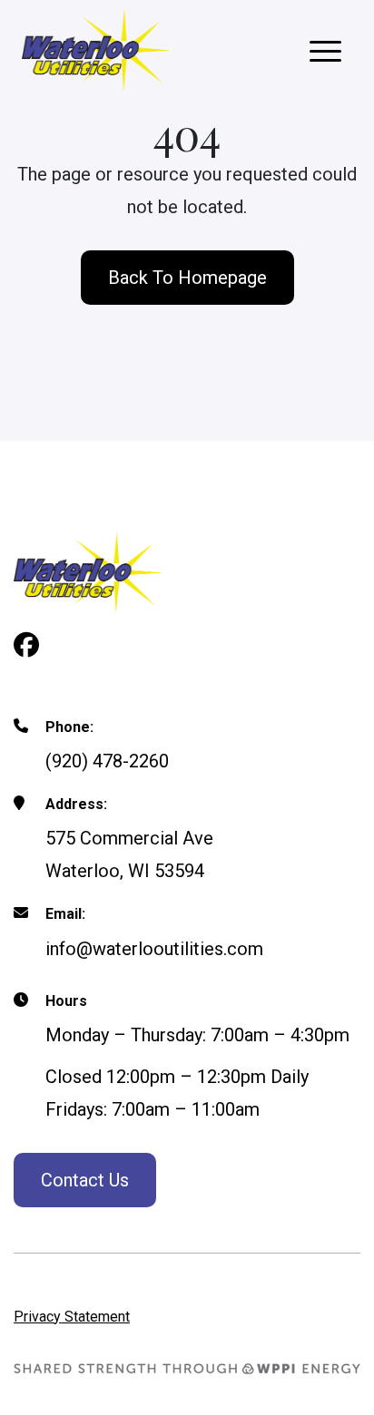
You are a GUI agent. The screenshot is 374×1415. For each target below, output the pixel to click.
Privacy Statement (72, 1316)
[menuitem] (72, 1315)
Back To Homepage (187, 277)
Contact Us (85, 1180)
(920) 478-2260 (107, 761)
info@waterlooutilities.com (154, 949)
